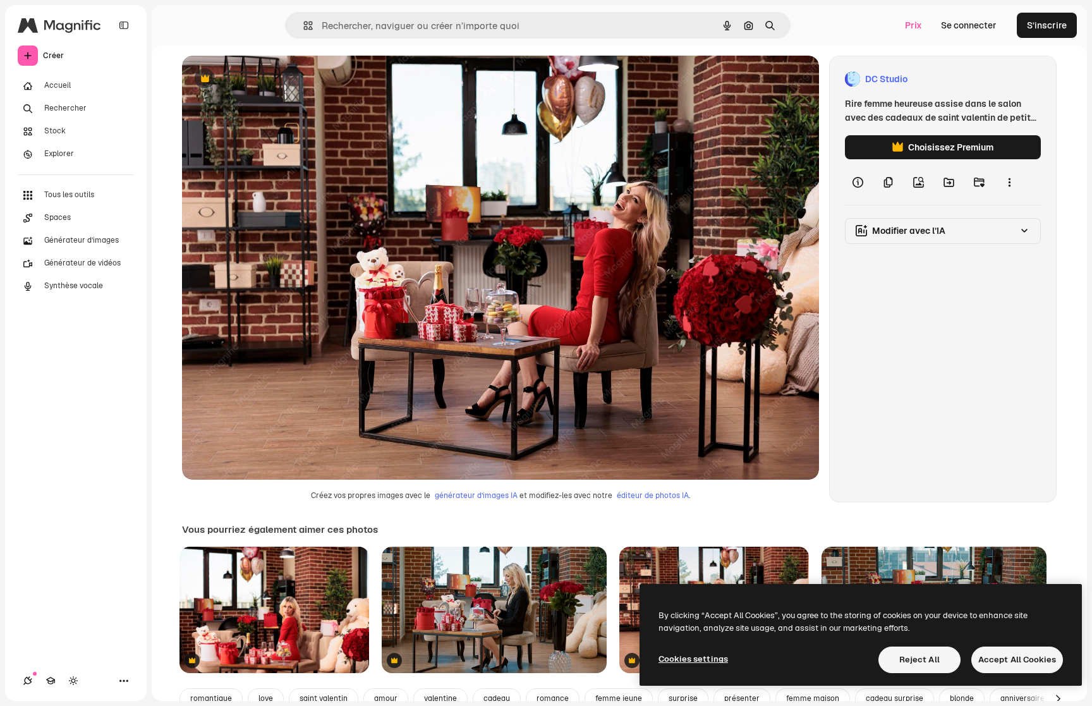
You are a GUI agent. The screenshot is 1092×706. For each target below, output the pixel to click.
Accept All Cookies (1017, 659)
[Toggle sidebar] (124, 25)
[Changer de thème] (73, 681)
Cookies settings (693, 659)
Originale (265, 79)
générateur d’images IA (476, 495)
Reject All (919, 659)
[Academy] (50, 681)
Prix (913, 25)
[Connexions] (28, 681)
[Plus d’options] (1009, 182)
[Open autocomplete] (303, 25)
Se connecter (969, 25)
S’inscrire (1047, 25)
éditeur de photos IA (653, 495)
